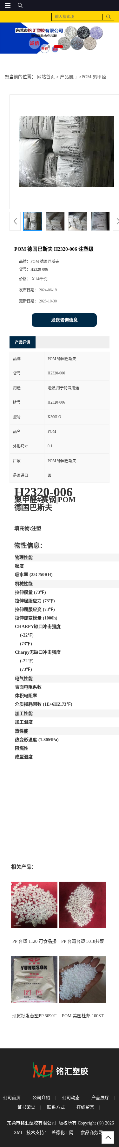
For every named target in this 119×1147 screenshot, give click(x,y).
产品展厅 (69, 77)
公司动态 (71, 1097)
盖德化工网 (62, 1132)
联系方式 (56, 1107)
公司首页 (12, 1097)
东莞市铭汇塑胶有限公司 (31, 1123)
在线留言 (85, 1107)
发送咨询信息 (64, 320)
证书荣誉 (26, 1107)
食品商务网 (92, 1132)
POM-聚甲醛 (94, 77)
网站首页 (46, 77)
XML (18, 1132)
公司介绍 (41, 1097)
